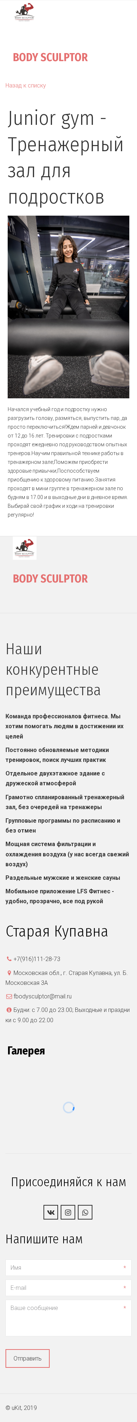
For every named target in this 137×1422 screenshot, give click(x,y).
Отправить (28, 1358)
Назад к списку (25, 85)
